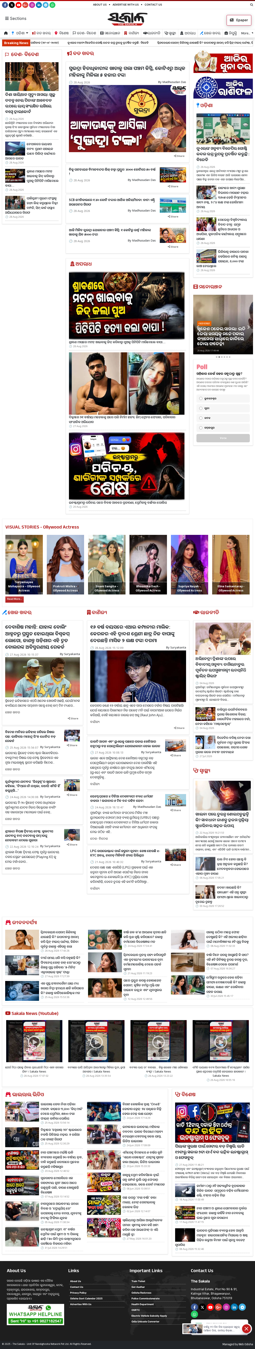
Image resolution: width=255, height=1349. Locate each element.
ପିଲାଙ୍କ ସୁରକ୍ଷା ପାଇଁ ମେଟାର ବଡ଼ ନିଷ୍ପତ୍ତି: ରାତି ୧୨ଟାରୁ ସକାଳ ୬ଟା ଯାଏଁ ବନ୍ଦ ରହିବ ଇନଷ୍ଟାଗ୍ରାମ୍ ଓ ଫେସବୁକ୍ (211, 1152)
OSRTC (135, 1309)
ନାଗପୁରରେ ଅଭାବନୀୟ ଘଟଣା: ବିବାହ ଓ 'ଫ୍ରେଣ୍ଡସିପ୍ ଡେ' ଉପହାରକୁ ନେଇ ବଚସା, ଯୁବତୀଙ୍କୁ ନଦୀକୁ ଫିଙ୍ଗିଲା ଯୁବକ (61, 1210)
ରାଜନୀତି (153, 34)
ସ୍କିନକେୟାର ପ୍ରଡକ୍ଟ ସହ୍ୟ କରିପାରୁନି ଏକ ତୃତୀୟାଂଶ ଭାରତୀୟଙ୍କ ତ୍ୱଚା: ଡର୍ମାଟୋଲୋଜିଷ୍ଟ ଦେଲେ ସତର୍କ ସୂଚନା (145, 962)
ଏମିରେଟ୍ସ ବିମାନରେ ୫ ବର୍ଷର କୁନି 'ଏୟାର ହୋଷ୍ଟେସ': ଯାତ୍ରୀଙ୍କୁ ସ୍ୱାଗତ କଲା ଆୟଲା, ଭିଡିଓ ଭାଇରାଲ (143, 1157)
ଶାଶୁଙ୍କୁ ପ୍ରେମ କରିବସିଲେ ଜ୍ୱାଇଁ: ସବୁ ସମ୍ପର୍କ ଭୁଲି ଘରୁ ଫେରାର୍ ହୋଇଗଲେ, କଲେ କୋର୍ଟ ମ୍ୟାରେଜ (144, 1180)
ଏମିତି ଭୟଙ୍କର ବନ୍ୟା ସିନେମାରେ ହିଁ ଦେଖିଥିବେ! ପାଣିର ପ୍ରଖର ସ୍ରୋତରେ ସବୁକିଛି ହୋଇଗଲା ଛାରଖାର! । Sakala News (220, 1071)
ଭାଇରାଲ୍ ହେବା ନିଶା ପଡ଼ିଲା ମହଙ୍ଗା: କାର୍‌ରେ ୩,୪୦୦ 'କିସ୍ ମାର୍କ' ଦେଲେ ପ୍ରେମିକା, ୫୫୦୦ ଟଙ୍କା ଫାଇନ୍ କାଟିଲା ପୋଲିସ (62, 1111)
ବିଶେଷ (63, 34)
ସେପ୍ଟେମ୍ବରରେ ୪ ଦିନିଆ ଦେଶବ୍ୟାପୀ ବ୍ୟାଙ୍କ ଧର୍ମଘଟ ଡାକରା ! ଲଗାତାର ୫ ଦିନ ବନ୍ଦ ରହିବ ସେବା (121, 798)
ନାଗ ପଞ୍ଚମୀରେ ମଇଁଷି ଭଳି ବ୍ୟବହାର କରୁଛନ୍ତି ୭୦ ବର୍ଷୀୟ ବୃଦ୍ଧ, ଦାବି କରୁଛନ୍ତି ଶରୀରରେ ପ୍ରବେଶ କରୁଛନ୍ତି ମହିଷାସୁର (62, 1159)
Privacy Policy (78, 1292)
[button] (197, 327)
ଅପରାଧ (190, 34)
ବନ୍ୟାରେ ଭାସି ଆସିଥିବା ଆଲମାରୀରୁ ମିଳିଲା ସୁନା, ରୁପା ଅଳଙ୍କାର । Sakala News (96, 1069)
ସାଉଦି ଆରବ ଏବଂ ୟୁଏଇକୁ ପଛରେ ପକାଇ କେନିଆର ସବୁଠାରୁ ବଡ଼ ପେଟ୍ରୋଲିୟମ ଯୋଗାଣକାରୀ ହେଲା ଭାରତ (125, 743)
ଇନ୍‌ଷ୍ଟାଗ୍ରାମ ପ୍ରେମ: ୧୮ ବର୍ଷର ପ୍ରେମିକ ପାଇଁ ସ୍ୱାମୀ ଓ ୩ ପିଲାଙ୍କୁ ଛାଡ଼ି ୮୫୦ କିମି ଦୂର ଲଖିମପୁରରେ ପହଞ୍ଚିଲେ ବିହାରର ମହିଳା (61, 1236)
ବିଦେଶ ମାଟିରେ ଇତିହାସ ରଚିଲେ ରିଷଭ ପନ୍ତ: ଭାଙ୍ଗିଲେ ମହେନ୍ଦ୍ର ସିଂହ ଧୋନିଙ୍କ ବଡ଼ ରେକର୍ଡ (30, 736)
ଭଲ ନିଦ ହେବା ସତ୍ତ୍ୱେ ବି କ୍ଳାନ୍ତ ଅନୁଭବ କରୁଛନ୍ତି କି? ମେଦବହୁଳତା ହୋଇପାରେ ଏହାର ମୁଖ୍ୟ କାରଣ (222, 866)
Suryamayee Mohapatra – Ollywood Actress (24, 586)
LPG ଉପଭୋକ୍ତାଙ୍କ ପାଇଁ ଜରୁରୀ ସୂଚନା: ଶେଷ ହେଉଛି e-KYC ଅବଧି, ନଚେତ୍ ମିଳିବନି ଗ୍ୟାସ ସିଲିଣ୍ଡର (125, 853)
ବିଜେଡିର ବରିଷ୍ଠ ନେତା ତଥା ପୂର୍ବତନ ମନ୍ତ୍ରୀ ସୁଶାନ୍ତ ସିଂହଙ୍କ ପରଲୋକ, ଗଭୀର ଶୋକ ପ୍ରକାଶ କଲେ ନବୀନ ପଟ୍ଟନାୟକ (222, 744)
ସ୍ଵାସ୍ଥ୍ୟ (172, 34)
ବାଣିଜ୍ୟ (133, 34)
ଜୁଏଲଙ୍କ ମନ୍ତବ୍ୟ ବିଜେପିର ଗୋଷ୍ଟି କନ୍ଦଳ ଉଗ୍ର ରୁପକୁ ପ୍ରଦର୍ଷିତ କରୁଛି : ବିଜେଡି (222, 154)
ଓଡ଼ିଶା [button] (20, 34)
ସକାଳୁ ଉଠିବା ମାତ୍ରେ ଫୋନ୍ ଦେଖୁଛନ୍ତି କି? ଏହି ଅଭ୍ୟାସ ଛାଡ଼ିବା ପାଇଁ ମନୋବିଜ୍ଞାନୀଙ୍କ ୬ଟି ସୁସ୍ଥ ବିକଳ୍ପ (227, 937)
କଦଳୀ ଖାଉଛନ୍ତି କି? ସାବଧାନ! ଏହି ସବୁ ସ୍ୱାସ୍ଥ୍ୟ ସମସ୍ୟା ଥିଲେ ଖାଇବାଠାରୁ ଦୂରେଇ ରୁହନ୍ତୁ (221, 894)
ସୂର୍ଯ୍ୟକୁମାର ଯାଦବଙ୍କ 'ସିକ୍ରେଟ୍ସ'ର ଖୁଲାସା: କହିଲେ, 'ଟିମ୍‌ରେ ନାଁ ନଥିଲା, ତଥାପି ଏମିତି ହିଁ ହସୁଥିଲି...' (32, 786)
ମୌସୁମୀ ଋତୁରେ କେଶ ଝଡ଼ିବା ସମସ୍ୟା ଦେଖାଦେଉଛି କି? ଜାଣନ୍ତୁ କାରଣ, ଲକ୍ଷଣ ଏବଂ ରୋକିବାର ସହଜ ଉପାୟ (226, 984)
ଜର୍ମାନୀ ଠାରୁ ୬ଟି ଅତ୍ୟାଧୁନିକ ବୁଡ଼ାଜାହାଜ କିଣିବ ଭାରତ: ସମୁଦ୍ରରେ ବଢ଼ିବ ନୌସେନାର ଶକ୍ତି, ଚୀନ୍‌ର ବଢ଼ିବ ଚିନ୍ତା (222, 1190)
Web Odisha (245, 1344)
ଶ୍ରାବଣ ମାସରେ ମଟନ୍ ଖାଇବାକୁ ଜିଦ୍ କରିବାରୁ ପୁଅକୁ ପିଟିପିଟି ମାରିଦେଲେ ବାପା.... (32, 178)
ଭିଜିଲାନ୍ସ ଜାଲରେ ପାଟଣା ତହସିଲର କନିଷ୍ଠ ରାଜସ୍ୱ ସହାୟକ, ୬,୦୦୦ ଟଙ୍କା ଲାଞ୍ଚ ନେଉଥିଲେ (222, 258)
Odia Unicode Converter (145, 1321)
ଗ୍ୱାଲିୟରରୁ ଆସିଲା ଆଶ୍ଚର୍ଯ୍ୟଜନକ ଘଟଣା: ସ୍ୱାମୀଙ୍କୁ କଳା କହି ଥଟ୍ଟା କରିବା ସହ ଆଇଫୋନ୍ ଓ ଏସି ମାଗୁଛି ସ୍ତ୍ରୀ (142, 1227)
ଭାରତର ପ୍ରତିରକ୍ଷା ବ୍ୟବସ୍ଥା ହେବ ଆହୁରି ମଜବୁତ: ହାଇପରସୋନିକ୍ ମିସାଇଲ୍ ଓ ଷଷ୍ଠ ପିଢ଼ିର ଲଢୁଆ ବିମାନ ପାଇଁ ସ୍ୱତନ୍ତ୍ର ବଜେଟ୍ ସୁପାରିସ (211, 1237)
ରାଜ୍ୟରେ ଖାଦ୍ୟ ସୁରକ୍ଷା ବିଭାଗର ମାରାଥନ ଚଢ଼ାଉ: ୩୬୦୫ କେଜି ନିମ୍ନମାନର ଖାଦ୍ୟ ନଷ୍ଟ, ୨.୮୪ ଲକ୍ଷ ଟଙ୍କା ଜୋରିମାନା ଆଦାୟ (222, 197)
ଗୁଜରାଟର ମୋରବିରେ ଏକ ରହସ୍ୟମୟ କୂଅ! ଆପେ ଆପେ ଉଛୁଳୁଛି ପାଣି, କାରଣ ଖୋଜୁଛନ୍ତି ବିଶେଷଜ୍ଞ (60, 1185)
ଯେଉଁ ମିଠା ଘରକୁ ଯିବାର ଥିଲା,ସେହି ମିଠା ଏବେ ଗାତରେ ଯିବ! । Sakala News (34, 1069)
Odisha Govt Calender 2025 (86, 1298)
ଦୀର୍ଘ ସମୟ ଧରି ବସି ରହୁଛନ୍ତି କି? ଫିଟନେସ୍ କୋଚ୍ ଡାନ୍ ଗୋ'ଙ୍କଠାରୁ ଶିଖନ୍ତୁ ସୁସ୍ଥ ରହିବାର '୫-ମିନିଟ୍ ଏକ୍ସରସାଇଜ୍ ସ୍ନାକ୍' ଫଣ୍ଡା (60, 965)
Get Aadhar (138, 1286)
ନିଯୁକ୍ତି (232, 34)
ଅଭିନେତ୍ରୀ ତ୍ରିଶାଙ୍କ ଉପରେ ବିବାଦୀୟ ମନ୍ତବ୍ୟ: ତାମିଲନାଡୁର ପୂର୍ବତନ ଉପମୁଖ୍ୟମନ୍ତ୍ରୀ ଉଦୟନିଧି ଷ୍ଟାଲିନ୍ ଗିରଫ (220, 668)
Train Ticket (138, 1281)
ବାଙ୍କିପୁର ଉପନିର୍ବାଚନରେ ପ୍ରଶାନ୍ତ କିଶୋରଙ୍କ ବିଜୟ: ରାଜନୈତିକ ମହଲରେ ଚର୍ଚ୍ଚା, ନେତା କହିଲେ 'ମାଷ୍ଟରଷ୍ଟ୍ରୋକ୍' (222, 716)
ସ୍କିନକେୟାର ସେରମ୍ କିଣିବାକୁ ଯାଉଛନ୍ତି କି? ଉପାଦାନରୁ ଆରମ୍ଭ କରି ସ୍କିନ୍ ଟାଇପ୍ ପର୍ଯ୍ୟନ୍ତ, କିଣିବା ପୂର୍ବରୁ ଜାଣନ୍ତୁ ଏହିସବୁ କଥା (141, 42)
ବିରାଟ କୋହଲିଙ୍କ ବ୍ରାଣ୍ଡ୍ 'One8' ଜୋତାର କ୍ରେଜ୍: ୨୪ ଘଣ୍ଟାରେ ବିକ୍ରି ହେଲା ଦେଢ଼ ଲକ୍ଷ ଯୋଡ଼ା (142, 1109)
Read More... (14, 599)
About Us (100, 4)
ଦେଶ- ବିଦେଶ (86, 34)
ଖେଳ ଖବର (211, 34)
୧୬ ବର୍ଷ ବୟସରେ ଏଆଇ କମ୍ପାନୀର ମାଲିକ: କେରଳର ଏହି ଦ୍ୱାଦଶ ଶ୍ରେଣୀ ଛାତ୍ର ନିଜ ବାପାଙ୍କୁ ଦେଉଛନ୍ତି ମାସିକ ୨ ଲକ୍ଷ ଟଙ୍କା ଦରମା (132, 633)
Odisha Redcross (141, 1292)
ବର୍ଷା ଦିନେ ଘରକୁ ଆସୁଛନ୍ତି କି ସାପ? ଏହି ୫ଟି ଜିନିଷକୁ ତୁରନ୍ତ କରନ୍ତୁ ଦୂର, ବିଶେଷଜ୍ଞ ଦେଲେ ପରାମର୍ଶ (227, 959)
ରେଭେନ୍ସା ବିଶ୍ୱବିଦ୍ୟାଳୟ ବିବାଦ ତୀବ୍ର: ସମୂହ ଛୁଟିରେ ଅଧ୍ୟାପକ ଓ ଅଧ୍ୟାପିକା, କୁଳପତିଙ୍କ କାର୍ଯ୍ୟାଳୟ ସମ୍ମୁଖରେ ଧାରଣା (221, 229)
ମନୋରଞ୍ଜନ (112, 34)
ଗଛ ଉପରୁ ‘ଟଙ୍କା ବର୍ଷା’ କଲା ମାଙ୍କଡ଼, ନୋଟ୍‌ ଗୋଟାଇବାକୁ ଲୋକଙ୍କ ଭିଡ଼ (139, 1202)
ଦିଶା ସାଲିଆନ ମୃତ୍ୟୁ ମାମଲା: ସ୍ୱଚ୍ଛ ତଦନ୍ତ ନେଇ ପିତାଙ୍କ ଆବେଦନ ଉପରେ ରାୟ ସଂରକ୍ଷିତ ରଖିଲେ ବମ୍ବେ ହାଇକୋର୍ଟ (30, 104)
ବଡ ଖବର (43, 34)
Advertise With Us (126, 4)
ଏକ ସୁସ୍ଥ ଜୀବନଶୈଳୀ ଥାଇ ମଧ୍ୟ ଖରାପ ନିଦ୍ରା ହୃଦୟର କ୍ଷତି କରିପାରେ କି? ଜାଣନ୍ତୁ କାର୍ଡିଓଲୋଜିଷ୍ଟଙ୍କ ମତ (62, 988)
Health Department (142, 1304)
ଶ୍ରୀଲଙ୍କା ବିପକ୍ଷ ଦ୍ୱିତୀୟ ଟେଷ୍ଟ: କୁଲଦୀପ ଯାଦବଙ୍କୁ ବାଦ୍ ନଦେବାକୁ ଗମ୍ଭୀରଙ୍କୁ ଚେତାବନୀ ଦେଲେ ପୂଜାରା (29, 835)
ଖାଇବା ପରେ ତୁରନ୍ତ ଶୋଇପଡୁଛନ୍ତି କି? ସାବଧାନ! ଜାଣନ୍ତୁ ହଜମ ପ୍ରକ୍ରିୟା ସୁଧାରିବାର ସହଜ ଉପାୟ (222, 820)
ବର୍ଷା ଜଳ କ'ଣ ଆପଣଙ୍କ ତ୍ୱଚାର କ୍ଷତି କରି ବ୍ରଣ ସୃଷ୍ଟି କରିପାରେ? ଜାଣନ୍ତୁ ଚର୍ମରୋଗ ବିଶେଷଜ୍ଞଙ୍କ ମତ (145, 937)
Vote (223, 438)
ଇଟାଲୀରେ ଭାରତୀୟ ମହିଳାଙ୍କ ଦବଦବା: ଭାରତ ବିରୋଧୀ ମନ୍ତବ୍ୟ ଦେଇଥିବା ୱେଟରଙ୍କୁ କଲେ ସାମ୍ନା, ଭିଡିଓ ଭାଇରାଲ (143, 1134)
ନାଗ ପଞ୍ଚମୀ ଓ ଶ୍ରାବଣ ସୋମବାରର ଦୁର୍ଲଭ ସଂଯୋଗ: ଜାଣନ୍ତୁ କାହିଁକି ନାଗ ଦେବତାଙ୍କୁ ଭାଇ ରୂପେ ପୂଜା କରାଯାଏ (222, 1213)
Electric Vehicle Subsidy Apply (149, 1315)
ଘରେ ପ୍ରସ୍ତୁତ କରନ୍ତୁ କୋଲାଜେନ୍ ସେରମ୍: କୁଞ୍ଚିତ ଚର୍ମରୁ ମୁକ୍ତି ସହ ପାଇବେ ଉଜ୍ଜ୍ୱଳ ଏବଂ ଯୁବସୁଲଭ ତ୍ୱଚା (143, 987)
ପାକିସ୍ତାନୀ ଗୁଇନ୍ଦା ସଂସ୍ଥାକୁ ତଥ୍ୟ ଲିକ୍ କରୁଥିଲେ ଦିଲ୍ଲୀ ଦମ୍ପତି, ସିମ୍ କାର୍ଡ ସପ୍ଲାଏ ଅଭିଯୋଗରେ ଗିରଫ (31, 205)
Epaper (241, 20)
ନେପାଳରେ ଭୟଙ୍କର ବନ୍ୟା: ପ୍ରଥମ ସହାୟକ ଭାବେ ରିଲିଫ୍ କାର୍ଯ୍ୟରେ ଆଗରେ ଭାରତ (30, 151)
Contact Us (153, 4)
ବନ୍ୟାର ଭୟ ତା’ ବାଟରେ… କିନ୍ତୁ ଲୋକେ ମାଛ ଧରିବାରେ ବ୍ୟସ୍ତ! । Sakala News (158, 1069)
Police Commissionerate (145, 1298)
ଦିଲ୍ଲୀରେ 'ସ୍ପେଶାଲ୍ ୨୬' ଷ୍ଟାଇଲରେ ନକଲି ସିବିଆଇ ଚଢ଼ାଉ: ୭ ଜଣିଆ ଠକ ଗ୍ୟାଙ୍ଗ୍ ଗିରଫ (61, 1134)
